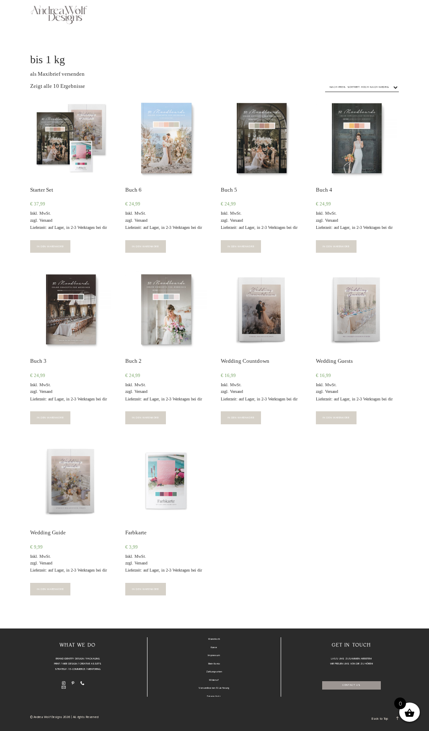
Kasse (214, 648)
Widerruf (214, 680)
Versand (45, 220)
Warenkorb (214, 639)
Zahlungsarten (214, 672)
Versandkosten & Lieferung (214, 688)
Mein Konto (214, 664)
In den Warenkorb (50, 246)
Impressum (214, 656)
